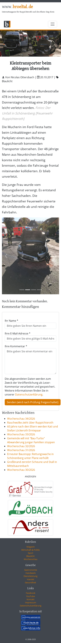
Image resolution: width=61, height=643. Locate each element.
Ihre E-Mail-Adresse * (17, 333)
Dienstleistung (30, 576)
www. (17, 7)
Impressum (30, 602)
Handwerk (31, 572)
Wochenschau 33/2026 (21, 434)
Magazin (31, 546)
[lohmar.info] (30, 628)
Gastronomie (30, 569)
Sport (30, 552)
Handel (30, 579)
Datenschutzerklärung (28, 394)
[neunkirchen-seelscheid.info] (30, 617)
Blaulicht (30, 556)
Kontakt (30, 599)
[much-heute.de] (30, 622)
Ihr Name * (11, 320)
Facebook (30, 592)
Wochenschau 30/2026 (21, 470)
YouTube (30, 596)
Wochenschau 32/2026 (21, 446)
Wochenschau (30, 559)
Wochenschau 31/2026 (21, 450)
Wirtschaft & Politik (30, 549)
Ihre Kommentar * (16, 346)
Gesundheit (30, 582)
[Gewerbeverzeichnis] (30, 489)
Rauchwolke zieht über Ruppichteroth (30, 422)
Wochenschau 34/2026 (21, 418)
